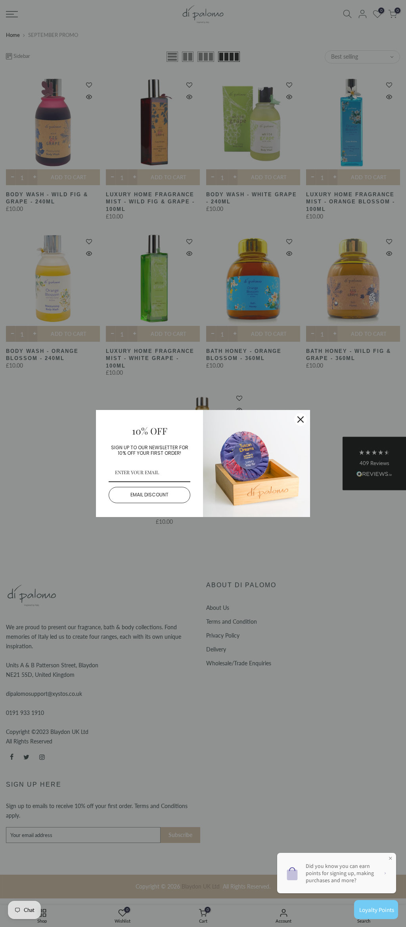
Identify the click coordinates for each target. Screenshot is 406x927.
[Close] (300, 419)
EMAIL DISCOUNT (149, 494)
